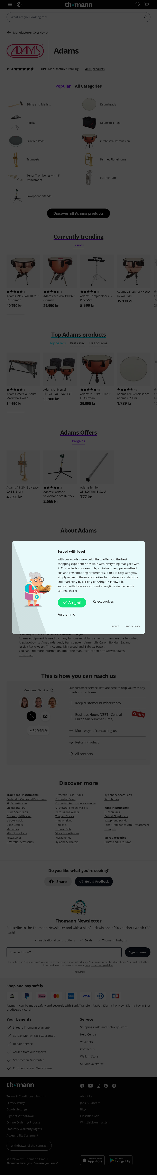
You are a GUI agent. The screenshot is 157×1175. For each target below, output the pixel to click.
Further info (66, 614)
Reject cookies (103, 601)
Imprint (115, 626)
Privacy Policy (132, 626)
